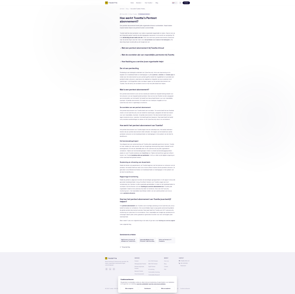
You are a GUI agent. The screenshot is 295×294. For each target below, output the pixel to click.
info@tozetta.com (185, 260)
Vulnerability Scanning (154, 272)
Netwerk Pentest (139, 271)
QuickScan (145, 153)
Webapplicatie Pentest (140, 263)
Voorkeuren (147, 288)
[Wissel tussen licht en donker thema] (180, 2)
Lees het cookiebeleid (142, 284)
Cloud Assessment (139, 274)
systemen (155, 74)
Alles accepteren (165, 288)
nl (173, 2)
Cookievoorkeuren (185, 288)
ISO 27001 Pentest (153, 261)
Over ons (166, 261)
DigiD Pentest (151, 266)
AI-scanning (151, 269)
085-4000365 (184, 263)
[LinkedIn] (110, 269)
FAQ (165, 269)
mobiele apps (169, 74)
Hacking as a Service (144, 14)
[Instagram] (106, 269)
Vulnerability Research (154, 274)
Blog (157, 2)
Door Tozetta (133, 14)
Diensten (138, 2)
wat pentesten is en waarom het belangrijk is (157, 39)
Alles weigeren (129, 288)
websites (160, 74)
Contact (186, 2)
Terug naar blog (126, 247)
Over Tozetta (148, 2)
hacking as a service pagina (167, 220)
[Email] (113, 269)
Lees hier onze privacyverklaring (157, 284)
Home (132, 2)
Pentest (136, 261)
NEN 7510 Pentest (152, 263)
